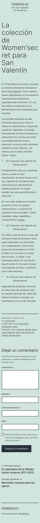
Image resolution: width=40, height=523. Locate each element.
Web (4, 421)
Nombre (6, 394)
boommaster (10, 321)
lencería (28, 329)
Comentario (8, 367)
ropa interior (25, 332)
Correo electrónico (11, 407)
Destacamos (7, 327)
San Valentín (14, 91)
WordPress (24, 514)
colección (20, 329)
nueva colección (8, 332)
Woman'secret (14, 335)
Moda (15, 327)
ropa (17, 332)
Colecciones (23, 324)
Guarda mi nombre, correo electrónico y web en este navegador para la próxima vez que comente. (21, 437)
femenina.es (20, 4)
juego (22, 220)
